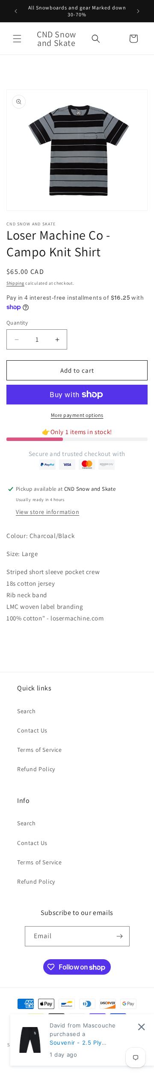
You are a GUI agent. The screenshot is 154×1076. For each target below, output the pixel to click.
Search (26, 711)
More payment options (77, 415)
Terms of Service (39, 750)
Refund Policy (36, 769)
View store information (47, 512)
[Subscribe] (119, 936)
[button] (17, 38)
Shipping (15, 283)
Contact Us (32, 730)
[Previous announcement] (15, 11)
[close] (141, 1027)
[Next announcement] (138, 11)
